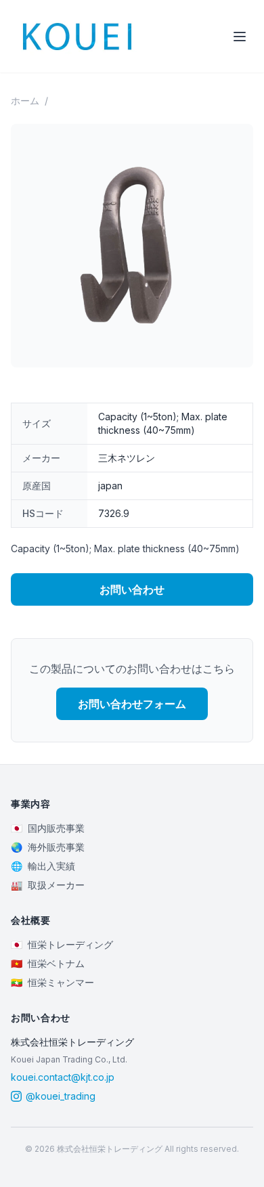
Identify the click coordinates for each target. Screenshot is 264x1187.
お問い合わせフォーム (132, 704)
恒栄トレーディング (62, 944)
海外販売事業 (48, 847)
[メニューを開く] (239, 36)
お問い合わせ (132, 589)
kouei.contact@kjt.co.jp (62, 1077)
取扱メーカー (48, 885)
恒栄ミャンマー (52, 982)
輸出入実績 (43, 866)
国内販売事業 (48, 828)
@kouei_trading (60, 1096)
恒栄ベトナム (48, 963)
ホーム (25, 100)
